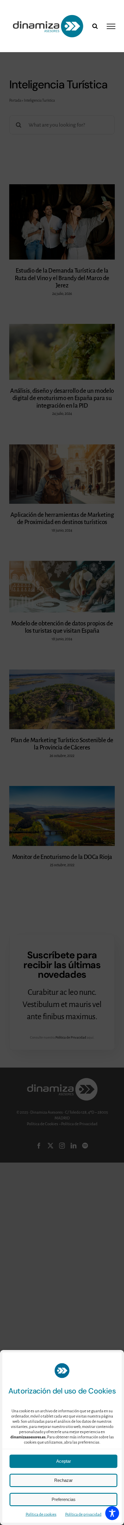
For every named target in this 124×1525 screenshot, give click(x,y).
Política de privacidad (83, 1514)
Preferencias (64, 1499)
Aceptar (63, 1461)
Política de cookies (41, 1514)
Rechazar (63, 1480)
